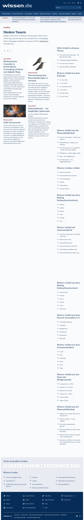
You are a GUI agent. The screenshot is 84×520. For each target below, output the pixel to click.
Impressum (17, 515)
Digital (73, 14)
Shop (64, 3)
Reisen (36, 14)
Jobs (69, 3)
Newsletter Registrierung (33, 517)
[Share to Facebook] (8, 51)
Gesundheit (28, 14)
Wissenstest (6, 14)
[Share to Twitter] (11, 51)
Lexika (79, 14)
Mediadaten (63, 515)
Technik (54, 14)
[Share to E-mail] (4, 51)
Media (73, 3)
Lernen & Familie (17, 14)
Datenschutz (24, 515)
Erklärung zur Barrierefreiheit (51, 515)
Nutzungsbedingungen (20, 517)
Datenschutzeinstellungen (36, 515)
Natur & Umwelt (45, 14)
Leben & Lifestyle (64, 14)
